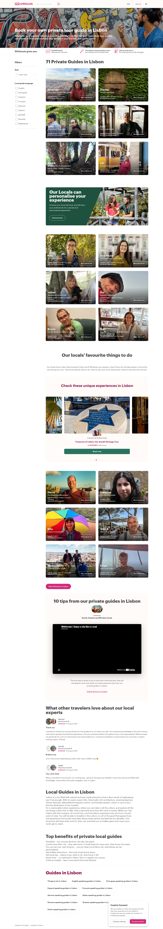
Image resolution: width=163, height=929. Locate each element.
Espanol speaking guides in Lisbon (62, 888)
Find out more (57, 218)
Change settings (119, 921)
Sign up (138, 4)
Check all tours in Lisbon (97, 691)
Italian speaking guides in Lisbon (96, 895)
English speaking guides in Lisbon (86, 881)
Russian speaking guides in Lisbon (97, 902)
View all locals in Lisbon (58, 586)
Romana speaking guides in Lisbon (62, 902)
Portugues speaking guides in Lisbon (122, 881)
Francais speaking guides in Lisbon (97, 888)
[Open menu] (146, 4)
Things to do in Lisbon (57, 881)
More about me (86, 97)
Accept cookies (138, 921)
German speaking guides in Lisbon (62, 895)
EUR (128, 4)
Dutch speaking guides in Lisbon (62, 909)
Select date (23, 75)
